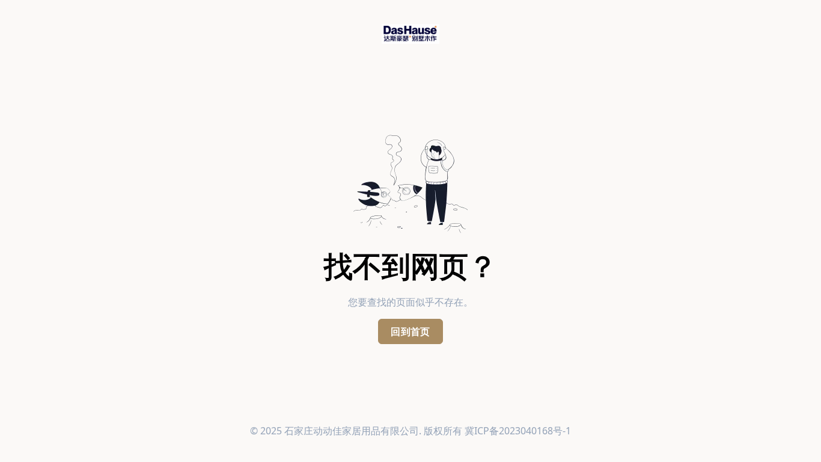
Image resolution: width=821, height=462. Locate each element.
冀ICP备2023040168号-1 (518, 430)
